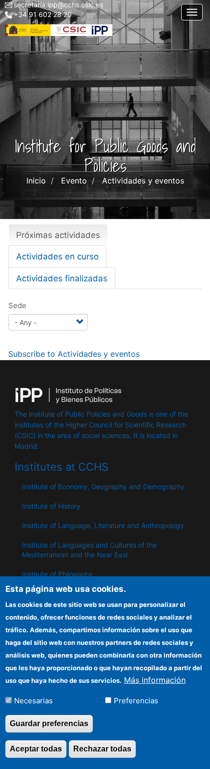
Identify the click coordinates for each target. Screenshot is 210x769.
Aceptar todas (36, 749)
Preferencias (136, 700)
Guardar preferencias (49, 723)
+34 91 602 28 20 (43, 14)
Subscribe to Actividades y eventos (74, 354)
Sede (17, 305)
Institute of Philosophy (57, 574)
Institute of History (51, 506)
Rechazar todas (102, 749)
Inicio (36, 180)
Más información (155, 680)
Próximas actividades (62, 238)
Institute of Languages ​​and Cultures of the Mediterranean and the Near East (89, 550)
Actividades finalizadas (61, 278)
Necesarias (33, 700)
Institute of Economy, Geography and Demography (103, 486)
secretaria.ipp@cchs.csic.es (58, 4)
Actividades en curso (57, 256)
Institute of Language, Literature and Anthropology (103, 525)
